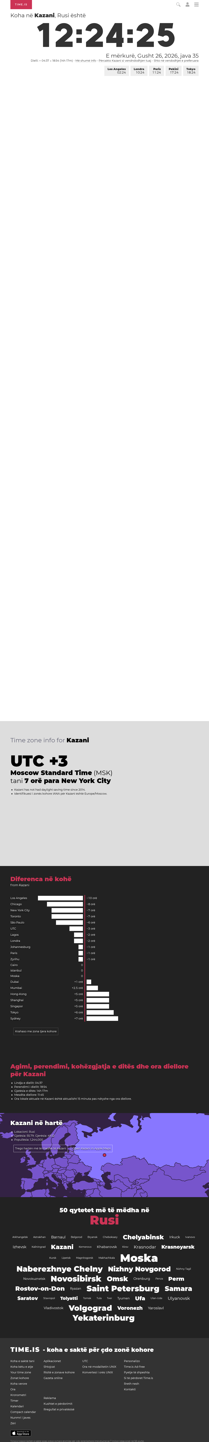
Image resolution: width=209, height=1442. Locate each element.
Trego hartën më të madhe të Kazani (40, 1148)
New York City (20, 910)
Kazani (62, 1247)
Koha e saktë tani (22, 1361)
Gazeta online (53, 1378)
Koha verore (18, 1383)
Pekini (173, 70)
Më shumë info (85, 60)
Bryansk (92, 1237)
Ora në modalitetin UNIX (99, 1366)
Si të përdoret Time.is (138, 1378)
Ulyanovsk (179, 1298)
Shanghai (17, 1000)
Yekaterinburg (104, 1318)
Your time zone (20, 1372)
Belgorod (76, 1237)
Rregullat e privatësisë (59, 1409)
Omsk (117, 1279)
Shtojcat (49, 1366)
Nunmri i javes (20, 1417)
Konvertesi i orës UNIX (97, 1372)
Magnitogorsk (84, 1257)
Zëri (13, 1423)
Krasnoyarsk (178, 1247)
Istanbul (16, 970)
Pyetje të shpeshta (137, 1372)
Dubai (14, 982)
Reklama (50, 1398)
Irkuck (174, 1237)
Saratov (27, 1298)
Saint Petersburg (123, 1288)
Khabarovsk (107, 1247)
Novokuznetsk (34, 1279)
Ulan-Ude (156, 1298)
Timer (14, 1400)
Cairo (14, 965)
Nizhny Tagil (183, 1268)
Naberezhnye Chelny (60, 1269)
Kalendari (17, 1406)
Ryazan (75, 1288)
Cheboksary (110, 1237)
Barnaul (58, 1237)
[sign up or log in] (187, 5)
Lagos (14, 934)
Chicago (16, 904)
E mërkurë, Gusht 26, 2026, (152, 56)
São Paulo (17, 922)
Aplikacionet (52, 1361)
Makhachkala (107, 1257)
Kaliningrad (39, 1246)
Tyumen (123, 1298)
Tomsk (87, 1298)
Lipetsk (66, 1257)
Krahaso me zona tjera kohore (36, 1031)
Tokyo (190, 70)
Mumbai (16, 988)
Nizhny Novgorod (139, 1269)
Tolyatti (69, 1298)
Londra (139, 70)
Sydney (15, 1018)
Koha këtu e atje (21, 1366)
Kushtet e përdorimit (58, 1403)
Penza (159, 1278)
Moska (14, 976)
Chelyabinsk (143, 1237)
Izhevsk (19, 1247)
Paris (157, 70)
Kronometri (18, 1395)
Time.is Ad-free (134, 1366)
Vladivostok (53, 1308)
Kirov (125, 1246)
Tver (109, 1298)
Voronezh (130, 1308)
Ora (12, 1389)
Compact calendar (23, 1412)
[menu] (196, 5)
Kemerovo (85, 1246)
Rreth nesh (131, 1383)
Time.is (21, 4)
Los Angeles (117, 70)
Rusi (104, 1220)
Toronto (15, 916)
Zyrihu (14, 959)
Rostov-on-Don (40, 1288)
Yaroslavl (156, 1308)
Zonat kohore (19, 1378)
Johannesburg (20, 947)
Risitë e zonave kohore (59, 1372)
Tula (99, 1298)
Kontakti (130, 1389)
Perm (176, 1278)
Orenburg (141, 1279)
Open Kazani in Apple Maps (92, 1148)
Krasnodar (145, 1247)
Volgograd (90, 1308)
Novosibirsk (76, 1278)
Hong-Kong (18, 994)
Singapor (16, 1006)
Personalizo (132, 1361)
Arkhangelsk (20, 1237)
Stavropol (49, 1298)
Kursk (52, 1257)
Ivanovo (190, 1237)
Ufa (140, 1298)
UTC (13, 928)
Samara (178, 1288)
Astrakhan (39, 1237)
